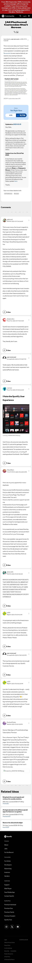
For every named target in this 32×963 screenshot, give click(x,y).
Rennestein (7, 53)
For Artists (7, 861)
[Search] (20, 16)
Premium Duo (8, 908)
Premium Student (9, 916)
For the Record (8, 852)
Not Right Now (16, 110)
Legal (5, 939)
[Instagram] (6, 927)
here (15, 181)
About (6, 845)
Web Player (7, 888)
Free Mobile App (9, 892)
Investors (7, 872)
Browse (16, 193)
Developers (8, 865)
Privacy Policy (7, 945)
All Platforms (8, 193)
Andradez (6, 803)
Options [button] (28, 40)
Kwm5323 (6, 827)
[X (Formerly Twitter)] (12, 927)
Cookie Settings (8, 948)
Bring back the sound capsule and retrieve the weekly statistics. (13, 798)
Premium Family (9, 912)
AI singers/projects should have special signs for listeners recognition (15, 811)
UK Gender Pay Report (9, 959)
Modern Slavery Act (8, 954)
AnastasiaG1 (6, 816)
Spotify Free (8, 920)
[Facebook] (18, 927)
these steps (20, 10)
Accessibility (13, 951)
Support (6, 885)
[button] (10, 115)
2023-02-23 (17, 124)
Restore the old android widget (13, 823)
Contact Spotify (9, 896)
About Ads (6, 951)
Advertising (7, 869)
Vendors (7, 876)
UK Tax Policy (7, 956)
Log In (24, 16)
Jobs (5, 849)
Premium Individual (10, 905)
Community (9, 16)
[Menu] (29, 16)
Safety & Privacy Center (9, 942)
